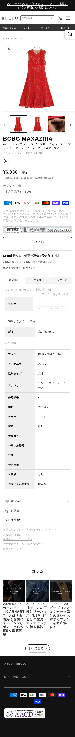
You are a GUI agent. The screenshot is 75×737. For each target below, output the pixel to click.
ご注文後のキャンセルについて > (23, 544)
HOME (6, 39)
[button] (60, 18)
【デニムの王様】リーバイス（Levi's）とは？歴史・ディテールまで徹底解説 (37, 617)
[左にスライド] (4, 125)
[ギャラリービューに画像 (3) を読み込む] (56, 124)
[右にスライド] (70, 125)
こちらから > (49, 529)
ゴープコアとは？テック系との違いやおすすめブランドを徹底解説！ (60, 617)
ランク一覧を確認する (55, 294)
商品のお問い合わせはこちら (20, 220)
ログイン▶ (29, 268)
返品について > (12, 548)
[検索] (51, 18)
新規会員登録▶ (12, 268)
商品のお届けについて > (17, 539)
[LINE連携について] (57, 256)
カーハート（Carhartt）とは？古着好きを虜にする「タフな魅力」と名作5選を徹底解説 (14, 621)
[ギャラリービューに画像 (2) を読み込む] (37, 124)
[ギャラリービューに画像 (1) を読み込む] (18, 124)
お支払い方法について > (17, 534)
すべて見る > (37, 648)
